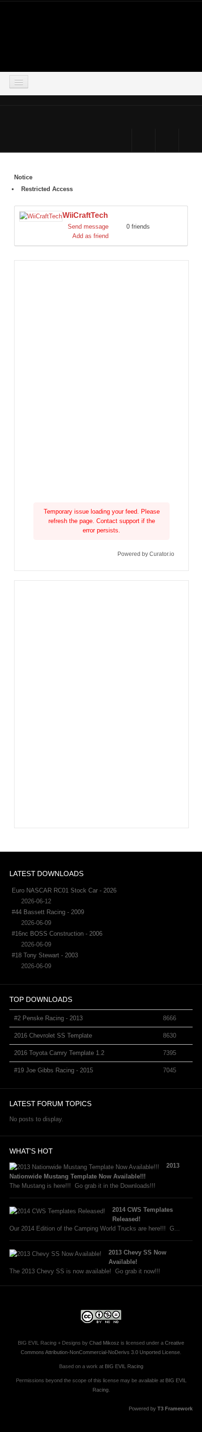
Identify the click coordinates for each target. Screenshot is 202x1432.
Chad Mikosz (104, 1343)
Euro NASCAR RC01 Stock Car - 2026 (64, 890)
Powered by (161, 1408)
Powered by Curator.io (145, 554)
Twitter (167, 140)
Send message (88, 226)
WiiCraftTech (85, 215)
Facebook (143, 140)
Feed (190, 140)
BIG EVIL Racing (124, 1366)
